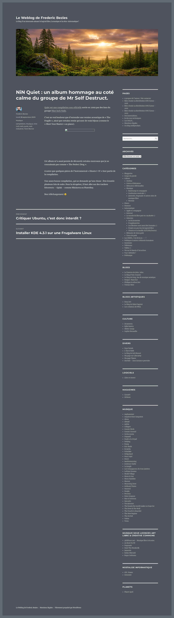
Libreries (129, 218)
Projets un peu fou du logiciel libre (141, 228)
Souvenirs (128, 243)
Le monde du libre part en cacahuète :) (140, 216)
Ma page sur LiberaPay (132, 356)
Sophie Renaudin (130, 331)
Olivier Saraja (129, 329)
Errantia (127, 449)
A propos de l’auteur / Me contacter (137, 98)
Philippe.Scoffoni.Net (132, 282)
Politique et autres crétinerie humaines (139, 240)
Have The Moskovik (131, 548)
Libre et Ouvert (129, 378)
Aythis (126, 424)
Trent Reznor (29, 129)
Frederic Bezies (22, 114)
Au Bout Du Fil (129, 543)
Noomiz (131, 201)
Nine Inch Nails (58, 111)
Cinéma (129, 181)
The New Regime (130, 514)
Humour (127, 206)
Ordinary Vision (130, 486)
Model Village (129, 474)
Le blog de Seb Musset (132, 353)
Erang (126, 444)
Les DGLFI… (128, 121)
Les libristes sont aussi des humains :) (142, 226)
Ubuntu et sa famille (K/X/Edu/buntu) (142, 231)
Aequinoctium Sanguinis (133, 417)
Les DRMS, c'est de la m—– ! (135, 238)
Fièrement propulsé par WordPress (68, 608)
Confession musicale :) (136, 193)
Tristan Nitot (129, 285)
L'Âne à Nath (129, 351)
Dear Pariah (128, 348)
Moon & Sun (129, 476)
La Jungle (127, 466)
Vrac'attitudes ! (130, 253)
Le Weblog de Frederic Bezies (41, 18)
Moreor (127, 481)
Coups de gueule (130, 176)
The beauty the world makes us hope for (139, 506)
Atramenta (128, 324)
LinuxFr (127, 395)
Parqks (127, 491)
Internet (129, 213)
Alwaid (126, 422)
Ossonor (127, 489)
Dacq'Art (127, 302)
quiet (26, 126)
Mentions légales (130, 123)
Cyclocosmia (129, 434)
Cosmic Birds (129, 429)
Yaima (126, 519)
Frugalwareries (134, 223)
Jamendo (127, 550)
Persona (127, 494)
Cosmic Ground (130, 432)
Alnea (126, 419)
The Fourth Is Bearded (132, 511)
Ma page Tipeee (130, 358)
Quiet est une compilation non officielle (63, 107)
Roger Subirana (130, 555)
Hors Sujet (128, 456)
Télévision (128, 245)
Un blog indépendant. (132, 126)
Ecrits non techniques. (132, 118)
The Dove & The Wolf (132, 509)
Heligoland (128, 454)
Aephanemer (129, 414)
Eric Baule (128, 447)
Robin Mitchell (130, 553)
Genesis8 (127, 575)
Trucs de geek (131, 236)
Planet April (128, 592)
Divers (126, 203)
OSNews (127, 397)
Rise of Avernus (130, 499)
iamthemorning (130, 461)
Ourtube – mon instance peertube (137, 361)
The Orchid (128, 516)
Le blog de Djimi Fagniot (133, 304)
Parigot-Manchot (131, 280)
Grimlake (127, 451)
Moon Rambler (130, 479)
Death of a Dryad (130, 439)
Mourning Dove (130, 484)
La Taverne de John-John (133, 272)
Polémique (128, 255)
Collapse (127, 427)
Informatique (129, 208)
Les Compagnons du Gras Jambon (137, 469)
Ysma (126, 521)
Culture (127, 178)
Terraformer (129, 504)
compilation (20, 124)
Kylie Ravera (129, 326)
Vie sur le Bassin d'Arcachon (135, 250)
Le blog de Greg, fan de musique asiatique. (140, 277)
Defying (127, 442)
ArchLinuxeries (134, 221)
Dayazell (127, 437)
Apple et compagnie (133, 211)
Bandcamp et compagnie (137, 191)
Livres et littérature (133, 183)
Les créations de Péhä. (132, 307)
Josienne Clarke (130, 464)
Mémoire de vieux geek (135, 233)
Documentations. (130, 116)
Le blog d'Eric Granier (132, 275)
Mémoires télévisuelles (135, 186)
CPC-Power (128, 572)
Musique (19, 120)
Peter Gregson (129, 496)
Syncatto (127, 501)
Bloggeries (128, 173)
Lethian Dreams (130, 471)
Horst (126, 459)
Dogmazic (128, 545)
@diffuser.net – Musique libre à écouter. (139, 541)
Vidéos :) (127, 248)
